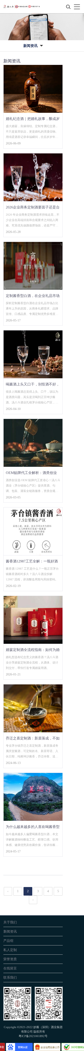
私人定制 (10, 950)
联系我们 (10, 977)
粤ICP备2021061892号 (33, 1036)
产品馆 (8, 941)
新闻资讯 (10, 931)
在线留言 (10, 968)
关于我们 (10, 922)
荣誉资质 (10, 959)
